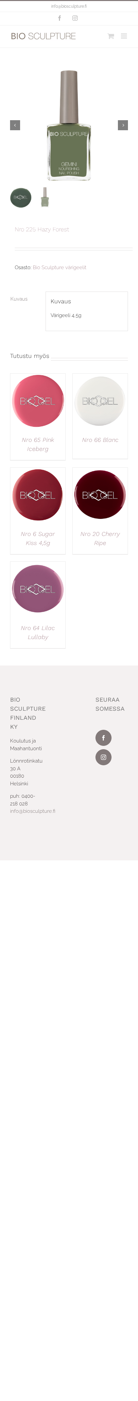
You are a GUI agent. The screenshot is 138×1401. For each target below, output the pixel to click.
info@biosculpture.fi (69, 6)
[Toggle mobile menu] (124, 36)
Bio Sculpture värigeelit (59, 267)
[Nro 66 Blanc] (100, 377)
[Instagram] (103, 757)
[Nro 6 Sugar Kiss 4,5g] (37, 471)
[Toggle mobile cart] (111, 36)
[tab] (25, 299)
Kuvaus (18, 299)
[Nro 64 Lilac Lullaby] (37, 565)
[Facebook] (103, 738)
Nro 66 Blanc (100, 439)
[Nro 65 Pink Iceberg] (37, 377)
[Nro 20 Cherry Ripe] (100, 471)
